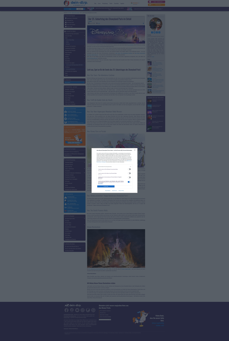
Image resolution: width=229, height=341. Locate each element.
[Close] (135, 150)
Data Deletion (107, 190)
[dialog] (114, 170)
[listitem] (114, 166)
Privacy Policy (121, 190)
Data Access (114, 190)
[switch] (129, 169)
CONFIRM (106, 186)
